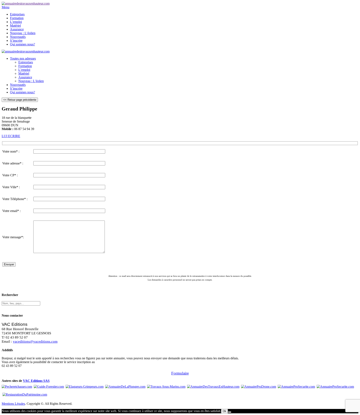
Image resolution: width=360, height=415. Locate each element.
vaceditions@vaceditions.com (35, 342)
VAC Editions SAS (36, 380)
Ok (224, 411)
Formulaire (180, 373)
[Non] (229, 412)
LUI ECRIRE (11, 136)
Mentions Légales (13, 403)
